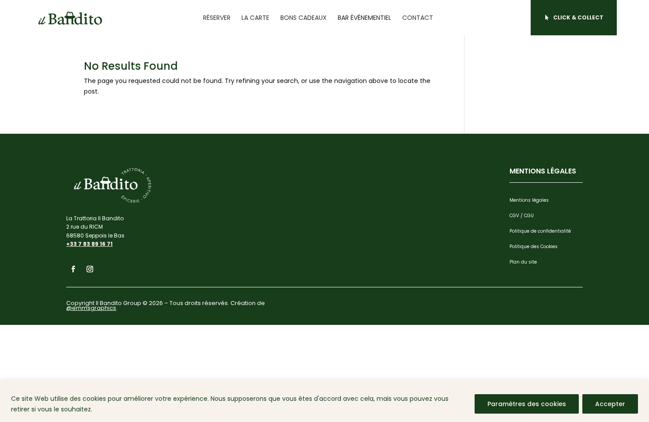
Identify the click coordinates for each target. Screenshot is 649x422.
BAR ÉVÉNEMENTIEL (364, 17)
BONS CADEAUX (303, 17)
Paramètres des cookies (526, 403)
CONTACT (417, 17)
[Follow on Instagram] (89, 269)
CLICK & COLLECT (578, 17)
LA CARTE (255, 17)
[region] (324, 401)
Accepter (610, 403)
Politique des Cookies (533, 246)
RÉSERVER (216, 17)
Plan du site (523, 262)
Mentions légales (529, 200)
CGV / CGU (521, 215)
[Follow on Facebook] (72, 269)
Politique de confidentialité (540, 231)
